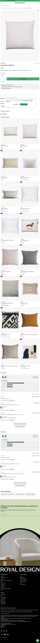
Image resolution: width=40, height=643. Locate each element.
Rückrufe (2, 589)
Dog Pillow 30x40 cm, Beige (25, 240)
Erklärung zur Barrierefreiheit (6, 588)
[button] (37, 2)
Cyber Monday (3, 602)
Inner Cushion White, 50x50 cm (25, 208)
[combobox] (20, 75)
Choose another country (5, 613)
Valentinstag (3, 594)
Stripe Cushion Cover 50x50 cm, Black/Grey (27, 271)
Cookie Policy (3, 585)
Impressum (3, 584)
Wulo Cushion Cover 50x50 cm (6, 334)
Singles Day (3, 599)
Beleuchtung (22, 577)
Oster (2, 595)
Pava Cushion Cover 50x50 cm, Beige (7, 303)
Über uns (2, 576)
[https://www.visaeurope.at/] (2, 634)
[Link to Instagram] (6, 631)
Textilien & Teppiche (23, 580)
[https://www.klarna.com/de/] (7, 634)
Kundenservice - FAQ (4, 577)
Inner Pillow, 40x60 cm (4, 177)
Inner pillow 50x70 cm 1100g (25, 177)
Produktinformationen (5, 111)
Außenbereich (22, 584)
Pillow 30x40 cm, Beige (24, 303)
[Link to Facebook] (4, 631)
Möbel (21, 576)
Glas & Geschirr (22, 581)
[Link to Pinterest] (1, 631)
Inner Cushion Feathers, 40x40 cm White (7, 240)
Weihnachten (3, 603)
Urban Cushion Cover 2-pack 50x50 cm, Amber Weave (29, 334)
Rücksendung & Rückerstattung (6, 580)
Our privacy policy (26, 100)
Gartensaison (3, 598)
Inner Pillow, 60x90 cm (4, 208)
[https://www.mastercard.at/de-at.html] (5, 634)
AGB (1, 581)
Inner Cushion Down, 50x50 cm (6, 271)
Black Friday (3, 601)
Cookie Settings (16, 104)
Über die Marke (3, 114)
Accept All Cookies (24, 104)
